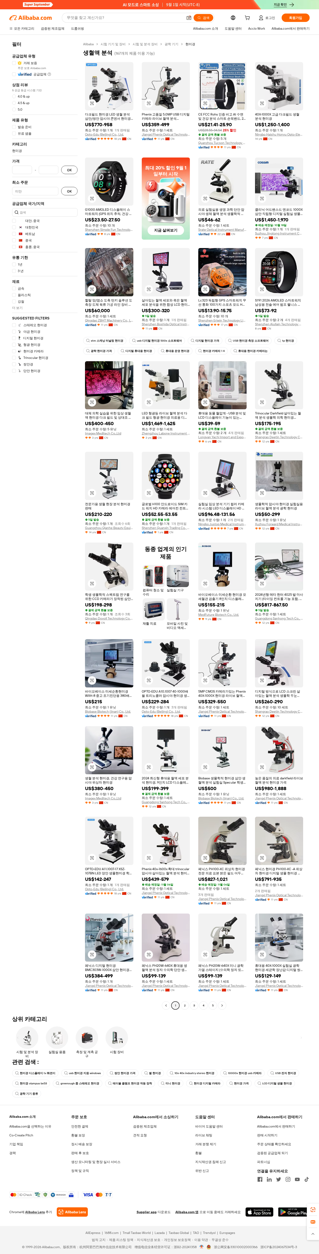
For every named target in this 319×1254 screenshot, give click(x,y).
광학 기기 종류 (29, 1093)
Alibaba (88, 44)
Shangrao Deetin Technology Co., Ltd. (279, 437)
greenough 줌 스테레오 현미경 (79, 1083)
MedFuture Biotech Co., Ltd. (218, 614)
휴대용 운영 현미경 (177, 351)
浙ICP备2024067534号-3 (278, 1247)
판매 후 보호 (80, 1153)
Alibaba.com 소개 (22, 1116)
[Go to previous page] (166, 1005)
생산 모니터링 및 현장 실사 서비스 (96, 1162)
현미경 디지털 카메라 (207, 1083)
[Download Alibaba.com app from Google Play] (294, 1212)
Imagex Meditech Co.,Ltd (103, 433)
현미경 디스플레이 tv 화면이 (37, 1073)
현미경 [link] (190, 44)
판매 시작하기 (267, 1135)
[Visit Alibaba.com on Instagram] (288, 1179)
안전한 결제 (79, 1126)
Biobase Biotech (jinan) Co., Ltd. (108, 711)
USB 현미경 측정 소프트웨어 (251, 340)
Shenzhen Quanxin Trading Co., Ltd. (166, 528)
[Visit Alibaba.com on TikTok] (306, 1179)
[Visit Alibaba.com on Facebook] (260, 1179)
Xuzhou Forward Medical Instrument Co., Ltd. (279, 524)
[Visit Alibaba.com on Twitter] (278, 1179)
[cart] (248, 18)
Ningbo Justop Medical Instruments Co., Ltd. (222, 524)
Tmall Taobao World (137, 1233)
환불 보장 (78, 1135)
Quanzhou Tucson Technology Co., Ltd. (222, 143)
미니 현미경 (173, 1083)
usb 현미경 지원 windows (85, 1073)
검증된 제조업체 (145, 1126)
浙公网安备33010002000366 (236, 1247)
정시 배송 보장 (81, 1144)
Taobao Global (179, 1233)
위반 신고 (202, 1171)
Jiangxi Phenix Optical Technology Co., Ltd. (166, 134)
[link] (313, 1210)
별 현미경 (155, 1073)
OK (69, 170)
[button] (189, 18)
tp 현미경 (288, 340)
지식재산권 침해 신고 (210, 1162)
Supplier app (147, 1212)
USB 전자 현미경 (285, 1073)
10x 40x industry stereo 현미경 (194, 1073)
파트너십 (263, 1162)
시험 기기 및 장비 (113, 44)
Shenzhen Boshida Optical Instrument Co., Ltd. (166, 324)
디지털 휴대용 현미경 (138, 351)
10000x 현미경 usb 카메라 (245, 1073)
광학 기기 (171, 44)
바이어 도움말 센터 (209, 1126)
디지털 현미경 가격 (207, 340)
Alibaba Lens (35, 1212)
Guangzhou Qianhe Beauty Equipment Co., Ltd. (109, 528)
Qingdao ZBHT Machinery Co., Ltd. (109, 320)
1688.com (111, 1233)
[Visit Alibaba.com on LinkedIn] (269, 1179)
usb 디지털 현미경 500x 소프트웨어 (159, 340)
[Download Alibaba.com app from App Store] (259, 1212)
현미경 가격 (241, 1083)
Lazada (160, 1233)
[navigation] (45, 525)
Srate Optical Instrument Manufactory (222, 229)
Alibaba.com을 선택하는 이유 (30, 1126)
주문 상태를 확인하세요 (274, 1144)
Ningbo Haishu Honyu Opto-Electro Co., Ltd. (279, 134)
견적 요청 (140, 1135)
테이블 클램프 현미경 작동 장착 (132, 1083)
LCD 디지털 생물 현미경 (277, 1083)
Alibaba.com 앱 (186, 1212)
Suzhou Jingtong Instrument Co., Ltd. (279, 233)
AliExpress (92, 1233)
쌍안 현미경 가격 (124, 1073)
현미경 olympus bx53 (33, 1083)
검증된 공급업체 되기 (272, 1153)
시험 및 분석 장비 (145, 44)
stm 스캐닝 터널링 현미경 (107, 340)
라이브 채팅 (203, 1135)
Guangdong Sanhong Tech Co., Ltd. (279, 618)
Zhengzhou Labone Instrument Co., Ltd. (166, 433)
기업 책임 (16, 1144)
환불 (198, 1153)
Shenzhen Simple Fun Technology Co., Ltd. (109, 229)
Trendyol (209, 1233)
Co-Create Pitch (21, 1135)
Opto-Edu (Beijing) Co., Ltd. (104, 134)
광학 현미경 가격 (101, 351)
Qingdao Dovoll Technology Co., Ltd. (109, 618)
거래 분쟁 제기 (205, 1144)
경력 (12, 1153)
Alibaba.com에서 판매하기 (276, 1126)
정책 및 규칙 (80, 1171)
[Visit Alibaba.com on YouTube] (297, 1179)
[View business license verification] (201, 1247)
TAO (196, 1233)
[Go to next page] (222, 1005)
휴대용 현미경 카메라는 (253, 351)
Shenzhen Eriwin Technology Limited (222, 320)
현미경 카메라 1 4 (214, 351)
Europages (227, 1233)
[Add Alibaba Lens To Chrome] (72, 1212)
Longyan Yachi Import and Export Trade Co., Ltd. (222, 437)
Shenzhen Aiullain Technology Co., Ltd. (279, 324)
